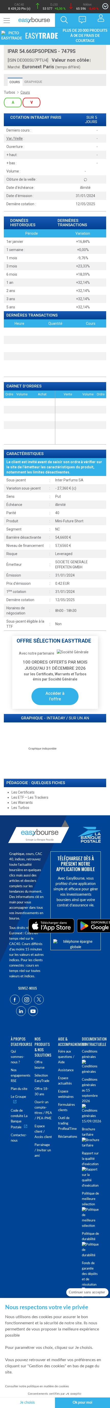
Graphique (33, 82)
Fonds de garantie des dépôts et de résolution (90, 1274)
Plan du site (19, 1089)
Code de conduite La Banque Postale (19, 1119)
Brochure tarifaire (88, 1132)
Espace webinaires (66, 1094)
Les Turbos (20, 808)
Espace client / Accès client (43, 1132)
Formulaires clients (66, 1107)
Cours (14, 82)
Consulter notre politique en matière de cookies (37, 1386)
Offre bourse (40, 1065)
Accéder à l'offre (55, 696)
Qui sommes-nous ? (17, 1057)
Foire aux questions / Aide (66, 1057)
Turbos (9, 92)
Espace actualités (65, 1081)
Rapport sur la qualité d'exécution (90, 1159)
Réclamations (67, 1137)
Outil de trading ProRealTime (67, 1124)
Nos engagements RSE (19, 1076)
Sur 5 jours (91, 119)
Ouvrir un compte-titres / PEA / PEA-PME (43, 1110)
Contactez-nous (19, 1138)
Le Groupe (18, 1097)
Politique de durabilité (90, 1236)
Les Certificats (23, 792)
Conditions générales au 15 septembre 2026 (90, 1090)
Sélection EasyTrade (42, 1078)
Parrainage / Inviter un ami (43, 1150)
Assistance (66, 1070)
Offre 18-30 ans (42, 1091)
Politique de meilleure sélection (90, 1199)
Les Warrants (22, 802)
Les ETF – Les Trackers (30, 797)
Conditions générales (89, 1054)
